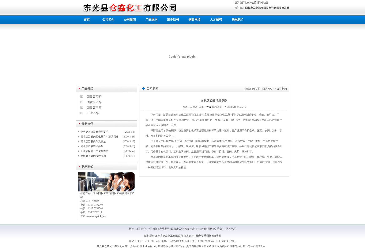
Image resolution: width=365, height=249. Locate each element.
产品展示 (151, 19)
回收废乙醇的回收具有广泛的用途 (99, 136)
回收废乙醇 (282, 7)
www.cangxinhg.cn (96, 216)
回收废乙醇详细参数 (91, 146)
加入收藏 (251, 2)
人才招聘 (216, 19)
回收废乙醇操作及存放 (93, 141)
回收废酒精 (94, 96)
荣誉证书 (173, 19)
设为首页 (239, 2)
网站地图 (263, 2)
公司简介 (108, 19)
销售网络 (194, 19)
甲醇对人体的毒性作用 (93, 156)
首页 (87, 19)
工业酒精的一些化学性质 (94, 151)
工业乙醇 (93, 113)
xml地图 (216, 235)
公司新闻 (130, 19)
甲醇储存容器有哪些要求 (94, 131)
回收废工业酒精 (254, 7)
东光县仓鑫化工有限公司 (169, 235)
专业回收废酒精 (102, 193)
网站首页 (267, 88)
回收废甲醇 (269, 7)
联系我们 (238, 19)
